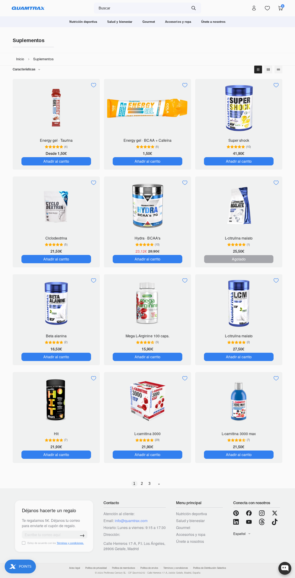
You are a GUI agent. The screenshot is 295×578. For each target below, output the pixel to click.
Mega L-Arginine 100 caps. (147, 335)
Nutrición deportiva (83, 21)
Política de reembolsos (123, 567)
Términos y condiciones (175, 567)
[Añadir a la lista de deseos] (93, 85)
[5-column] (278, 69)
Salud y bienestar (119, 21)
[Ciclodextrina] (56, 206)
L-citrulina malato (239, 238)
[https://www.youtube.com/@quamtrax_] (249, 522)
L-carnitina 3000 (147, 433)
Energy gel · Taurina (56, 140)
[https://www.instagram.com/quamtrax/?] (262, 513)
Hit (56, 433)
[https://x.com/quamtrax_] (274, 513)
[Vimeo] (262, 522)
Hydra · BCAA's (147, 238)
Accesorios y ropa (178, 21)
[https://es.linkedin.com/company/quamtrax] (236, 522)
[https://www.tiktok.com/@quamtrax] (274, 522)
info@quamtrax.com (131, 520)
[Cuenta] (254, 8)
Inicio (20, 59)
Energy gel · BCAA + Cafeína (147, 140)
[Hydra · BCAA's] (147, 206)
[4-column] (268, 69)
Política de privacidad (96, 567)
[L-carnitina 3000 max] (238, 401)
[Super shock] (238, 108)
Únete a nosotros (213, 21)
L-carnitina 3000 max (239, 433)
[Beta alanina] (56, 303)
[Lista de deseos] (267, 8)
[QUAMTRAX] (28, 8)
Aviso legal (74, 567)
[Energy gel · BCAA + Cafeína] (147, 108)
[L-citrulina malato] (238, 206)
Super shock (238, 140)
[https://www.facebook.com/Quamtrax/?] (249, 513)
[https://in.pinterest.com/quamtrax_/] (236, 513)
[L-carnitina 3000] (147, 401)
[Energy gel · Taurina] (56, 108)
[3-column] (258, 69)
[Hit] (56, 401)
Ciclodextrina (56, 238)
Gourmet (148, 21)
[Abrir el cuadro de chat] (284, 568)
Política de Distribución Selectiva (209, 567)
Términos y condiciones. (70, 543)
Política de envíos (149, 567)
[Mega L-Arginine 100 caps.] (147, 303)
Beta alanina (56, 335)
